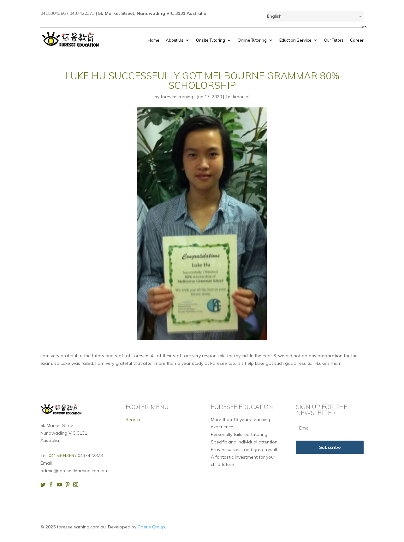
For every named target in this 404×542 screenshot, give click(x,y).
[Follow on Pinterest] (69, 484)
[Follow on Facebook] (53, 484)
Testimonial (237, 96)
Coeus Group (151, 527)
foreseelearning (177, 96)
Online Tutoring (252, 40)
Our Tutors (334, 40)
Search (133, 419)
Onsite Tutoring (210, 40)
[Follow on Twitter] (44, 484)
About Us (174, 40)
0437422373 (82, 13)
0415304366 (53, 13)
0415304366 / (63, 455)
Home (153, 40)
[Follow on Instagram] (77, 484)
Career (357, 40)
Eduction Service (295, 40)
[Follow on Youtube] (61, 484)
